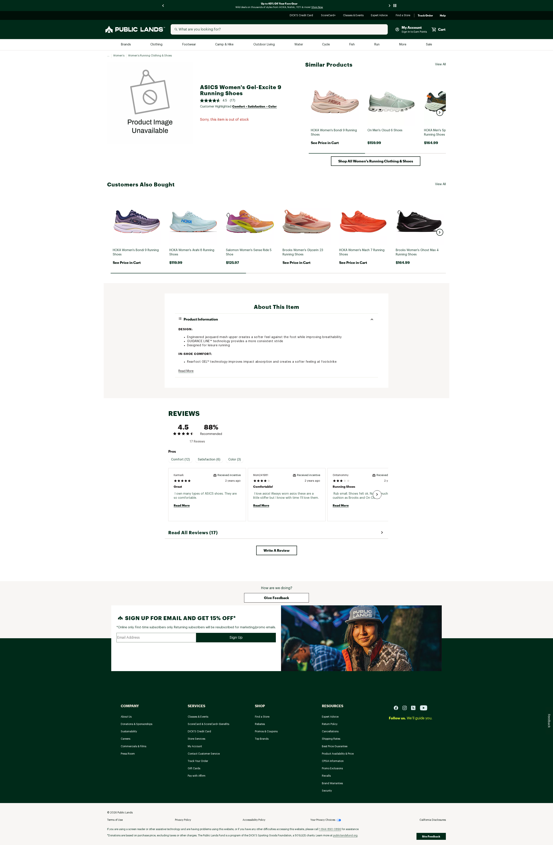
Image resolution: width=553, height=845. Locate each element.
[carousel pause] (394, 5)
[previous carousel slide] (163, 5)
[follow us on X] (415, 707)
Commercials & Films (133, 746)
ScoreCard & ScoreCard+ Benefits (208, 724)
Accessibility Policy (254, 820)
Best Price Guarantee (334, 746)
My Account (195, 746)
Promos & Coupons (266, 731)
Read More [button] (186, 371)
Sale (429, 44)
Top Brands (262, 739)
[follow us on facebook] (397, 707)
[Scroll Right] (377, 494)
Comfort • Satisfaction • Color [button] (254, 106)
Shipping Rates (331, 739)
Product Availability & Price (338, 753)
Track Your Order (198, 761)
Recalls (326, 775)
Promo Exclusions (332, 768)
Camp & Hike (224, 44)
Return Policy (329, 724)
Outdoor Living (264, 44)
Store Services (196, 739)
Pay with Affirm (196, 775)
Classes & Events (353, 15)
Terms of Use (115, 820)
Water (298, 44)
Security (327, 790)
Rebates (260, 724)
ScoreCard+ (328, 15)
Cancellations (330, 731)
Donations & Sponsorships (136, 724)
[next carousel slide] (389, 5)
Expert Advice (380, 15)
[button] (439, 112)
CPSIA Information (333, 761)
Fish (352, 44)
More (403, 44)
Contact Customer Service (204, 753)
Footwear (189, 44)
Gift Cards (194, 768)
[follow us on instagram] (406, 707)
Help (443, 15)
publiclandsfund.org (345, 835)
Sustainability (129, 731)
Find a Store (403, 15)
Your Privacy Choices (322, 820)
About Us (126, 716)
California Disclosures (433, 820)
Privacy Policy (183, 820)
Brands (126, 44)
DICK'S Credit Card (302, 15)
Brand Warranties (332, 783)
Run (377, 44)
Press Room (128, 753)
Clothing (156, 44)
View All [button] (440, 64)
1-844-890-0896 (330, 829)
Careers (125, 739)
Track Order (425, 15)
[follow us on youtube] (423, 707)
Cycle (326, 44)
